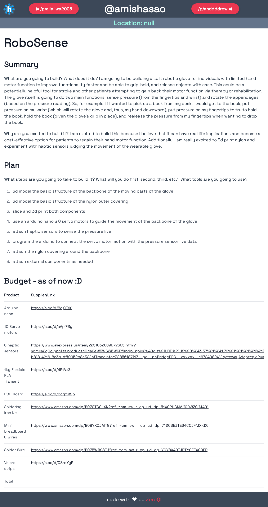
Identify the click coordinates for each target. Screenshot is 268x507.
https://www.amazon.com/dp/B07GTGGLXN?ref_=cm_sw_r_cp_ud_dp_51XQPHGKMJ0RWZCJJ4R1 (120, 406)
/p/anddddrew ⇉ (215, 8)
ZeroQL (154, 499)
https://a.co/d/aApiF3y (51, 326)
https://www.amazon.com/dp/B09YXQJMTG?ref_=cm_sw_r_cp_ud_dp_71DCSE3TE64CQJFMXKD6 (120, 425)
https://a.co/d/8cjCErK (51, 307)
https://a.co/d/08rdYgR (52, 462)
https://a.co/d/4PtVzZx (52, 369)
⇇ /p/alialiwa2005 (54, 8)
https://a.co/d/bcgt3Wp (53, 394)
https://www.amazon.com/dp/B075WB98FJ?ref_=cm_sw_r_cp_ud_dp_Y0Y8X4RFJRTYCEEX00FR (119, 449)
